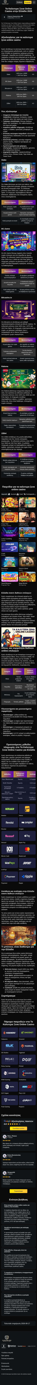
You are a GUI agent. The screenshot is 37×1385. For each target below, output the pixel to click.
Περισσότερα (18, 1191)
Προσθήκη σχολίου (18, 1128)
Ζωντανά (13, 494)
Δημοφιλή (4, 494)
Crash (21, 494)
